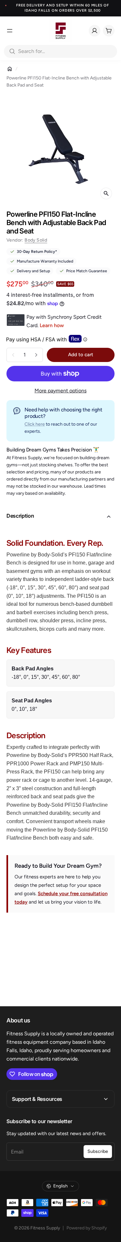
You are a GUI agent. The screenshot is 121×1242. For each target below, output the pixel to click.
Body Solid (36, 240)
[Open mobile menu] (9, 30)
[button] (60, 516)
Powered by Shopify (86, 1228)
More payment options (60, 391)
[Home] (9, 69)
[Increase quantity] (36, 355)
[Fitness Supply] (60, 30)
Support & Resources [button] (37, 1099)
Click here (35, 424)
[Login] (94, 30)
